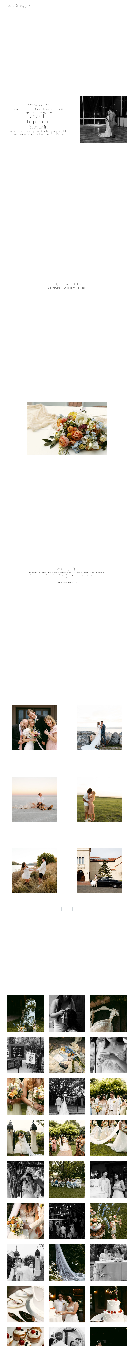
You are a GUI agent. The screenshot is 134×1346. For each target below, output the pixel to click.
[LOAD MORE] (67, 909)
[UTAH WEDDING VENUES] (34, 870)
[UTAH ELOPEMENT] (99, 727)
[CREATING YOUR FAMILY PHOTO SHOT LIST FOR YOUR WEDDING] (34, 727)
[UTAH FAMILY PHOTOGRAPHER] (99, 799)
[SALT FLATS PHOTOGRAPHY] (34, 799)
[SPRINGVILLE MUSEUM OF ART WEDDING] (99, 870)
